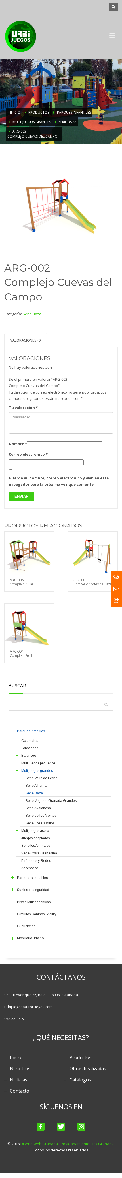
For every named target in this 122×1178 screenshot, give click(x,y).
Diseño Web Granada (39, 1143)
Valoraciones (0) (25, 340)
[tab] (25, 340)
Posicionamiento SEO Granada (87, 1143)
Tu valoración (23, 407)
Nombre (18, 443)
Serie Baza (32, 313)
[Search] (106, 705)
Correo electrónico (28, 454)
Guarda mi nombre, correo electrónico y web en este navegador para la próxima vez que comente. (59, 481)
